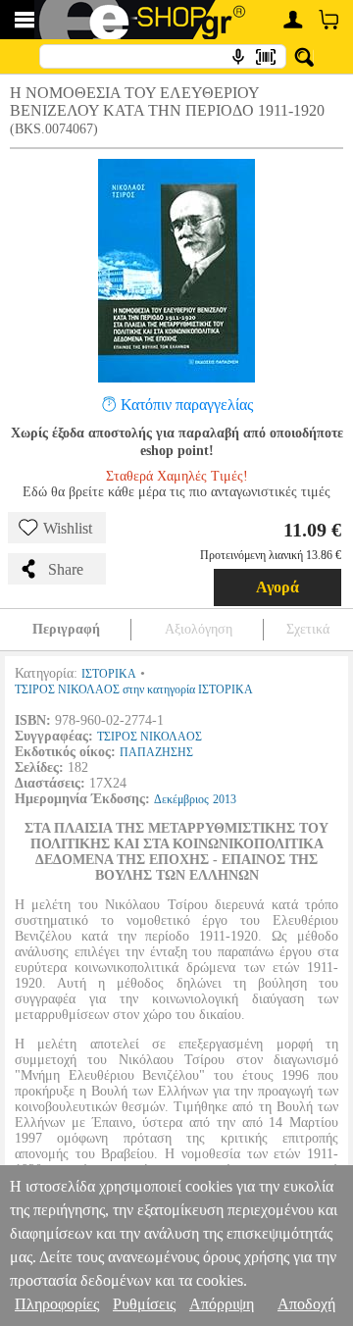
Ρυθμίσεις (144, 1304)
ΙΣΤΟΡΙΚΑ (108, 674)
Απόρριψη (221, 1304)
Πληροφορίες (57, 1304)
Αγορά (277, 587)
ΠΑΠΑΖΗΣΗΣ (156, 752)
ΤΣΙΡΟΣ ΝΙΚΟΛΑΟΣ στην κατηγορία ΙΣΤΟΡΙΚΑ (134, 689)
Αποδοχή (306, 1304)
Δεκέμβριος (181, 799)
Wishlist (67, 528)
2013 (224, 799)
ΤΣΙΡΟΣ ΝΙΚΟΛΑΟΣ (149, 736)
